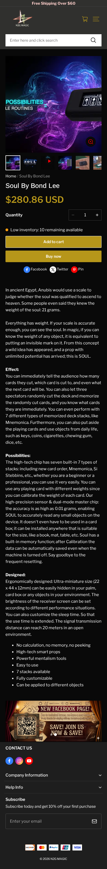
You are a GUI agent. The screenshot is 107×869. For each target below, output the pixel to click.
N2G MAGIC (58, 859)
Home (10, 176)
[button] (96, 19)
